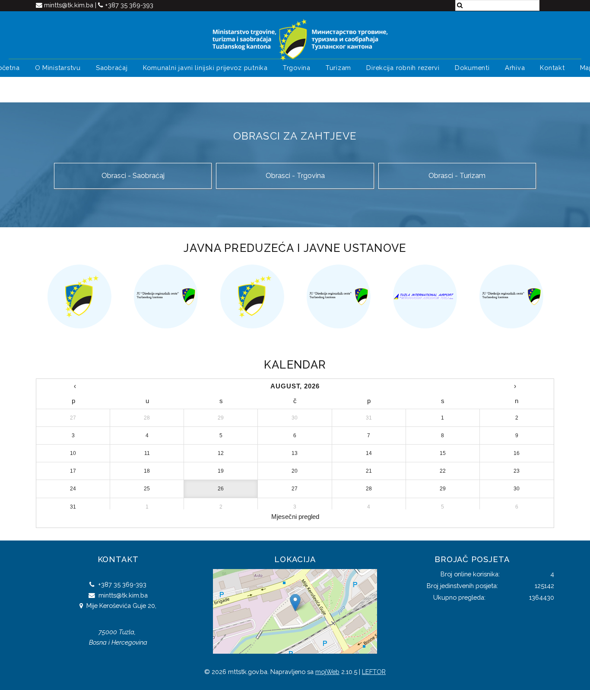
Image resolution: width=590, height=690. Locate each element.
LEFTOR (374, 671)
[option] (79, 296)
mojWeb (327, 671)
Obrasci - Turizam (456, 176)
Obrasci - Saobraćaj (133, 176)
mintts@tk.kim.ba (69, 5)
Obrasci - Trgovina (295, 176)
